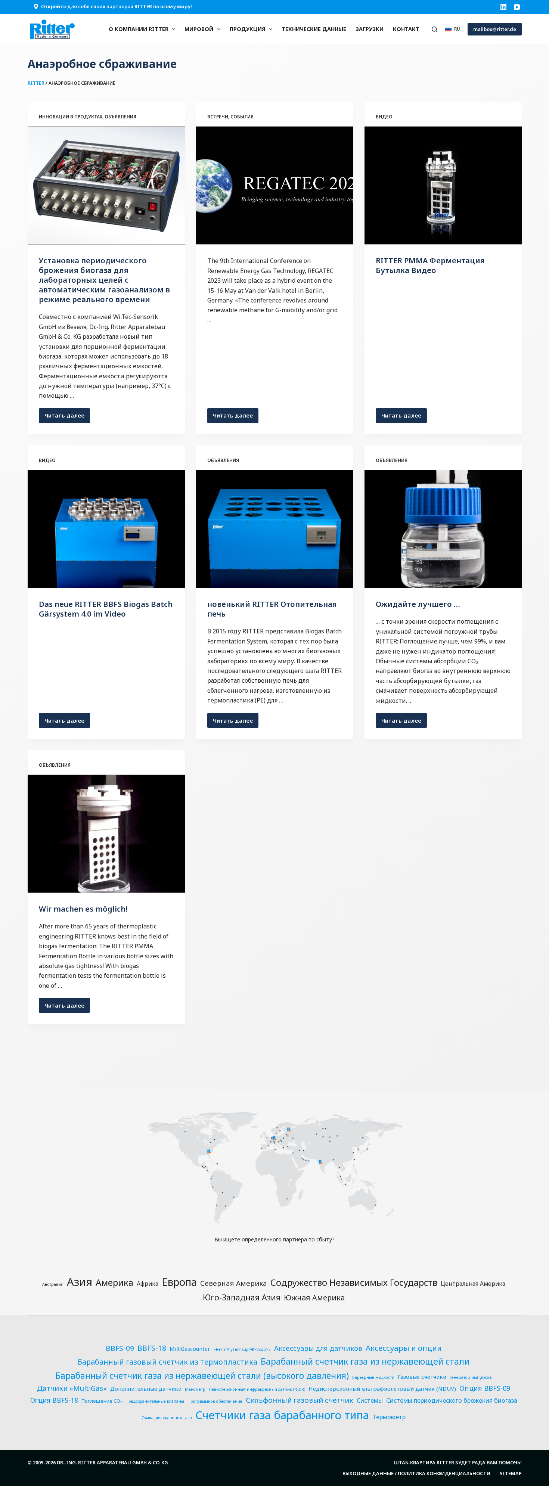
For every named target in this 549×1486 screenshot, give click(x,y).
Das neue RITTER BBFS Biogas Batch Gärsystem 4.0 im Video (106, 609)
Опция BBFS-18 (54, 1400)
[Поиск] (434, 29)
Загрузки (370, 28)
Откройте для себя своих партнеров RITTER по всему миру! (116, 6)
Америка (114, 1282)
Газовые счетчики (422, 1376)
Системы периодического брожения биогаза (451, 1400)
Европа (179, 1282)
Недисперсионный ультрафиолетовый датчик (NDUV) (382, 1388)
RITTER (36, 83)
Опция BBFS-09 (484, 1388)
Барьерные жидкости (373, 1377)
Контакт (406, 28)
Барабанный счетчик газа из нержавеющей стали (365, 1361)
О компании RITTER (138, 28)
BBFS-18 (151, 1348)
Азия (79, 1281)
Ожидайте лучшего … (418, 604)
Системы (370, 1400)
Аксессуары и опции (404, 1348)
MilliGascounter (190, 1348)
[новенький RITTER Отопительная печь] (274, 529)
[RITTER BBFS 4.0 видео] (106, 529)
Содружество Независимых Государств (353, 1282)
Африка (147, 1283)
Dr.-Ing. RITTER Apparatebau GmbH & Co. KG (112, 1462)
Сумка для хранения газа (167, 1417)
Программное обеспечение (214, 1401)
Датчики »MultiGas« (72, 1388)
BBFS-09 (120, 1348)
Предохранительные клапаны (154, 1401)
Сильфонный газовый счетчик (299, 1400)
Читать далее (67, 417)
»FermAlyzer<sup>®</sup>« (242, 1349)
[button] (452, 28)
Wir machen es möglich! (83, 909)
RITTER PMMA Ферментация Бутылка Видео (430, 265)
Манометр (195, 1389)
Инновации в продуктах (70, 117)
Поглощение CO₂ (101, 1400)
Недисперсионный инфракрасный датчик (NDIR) (257, 1389)
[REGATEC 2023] (274, 185)
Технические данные (314, 28)
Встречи (217, 117)
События (242, 117)
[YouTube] (517, 7)
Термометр (389, 1417)
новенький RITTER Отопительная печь (272, 609)
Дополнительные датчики (146, 1388)
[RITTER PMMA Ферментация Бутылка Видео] (443, 185)
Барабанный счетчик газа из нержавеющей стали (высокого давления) (202, 1375)
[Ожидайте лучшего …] (443, 529)
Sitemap (511, 1473)
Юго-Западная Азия (241, 1297)
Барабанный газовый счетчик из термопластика (167, 1362)
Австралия (52, 1284)
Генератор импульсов (471, 1377)
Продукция (247, 28)
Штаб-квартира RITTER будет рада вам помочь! (458, 1462)
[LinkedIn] (503, 7)
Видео (384, 117)
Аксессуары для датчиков (318, 1348)
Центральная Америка (473, 1283)
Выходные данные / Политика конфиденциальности (416, 1473)
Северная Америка (233, 1283)
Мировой (198, 28)
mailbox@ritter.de (494, 29)
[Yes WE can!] (106, 834)
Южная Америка (314, 1298)
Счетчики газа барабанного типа (282, 1415)
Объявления (120, 117)
